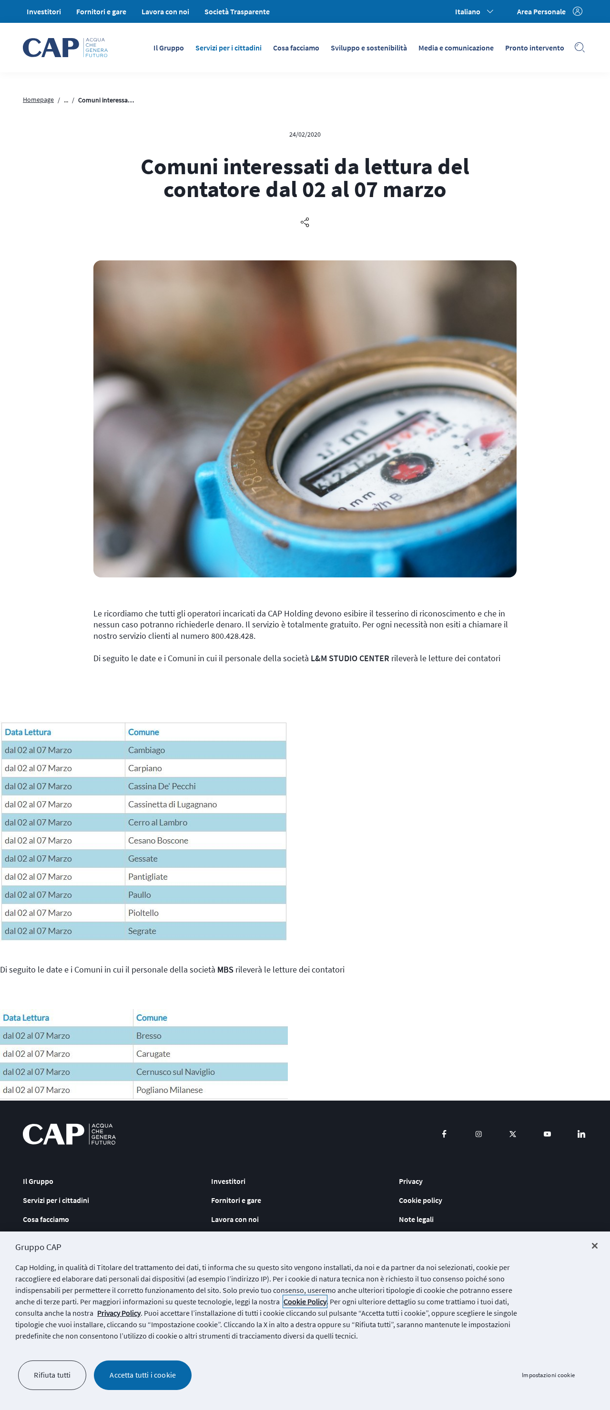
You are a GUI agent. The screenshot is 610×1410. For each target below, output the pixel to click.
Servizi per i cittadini (228, 47)
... (66, 100)
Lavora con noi (165, 11)
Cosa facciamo (296, 47)
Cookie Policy (305, 1301)
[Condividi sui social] (305, 223)
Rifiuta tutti (52, 1375)
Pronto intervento (534, 47)
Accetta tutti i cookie (143, 1375)
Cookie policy (420, 1200)
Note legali (416, 1219)
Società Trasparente (237, 11)
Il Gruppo (168, 47)
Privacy (411, 1181)
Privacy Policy (119, 1313)
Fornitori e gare (101, 11)
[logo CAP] (69, 1134)
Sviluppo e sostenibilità (369, 47)
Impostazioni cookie (548, 1375)
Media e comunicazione (456, 47)
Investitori (44, 11)
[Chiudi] (594, 1245)
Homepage (38, 99)
